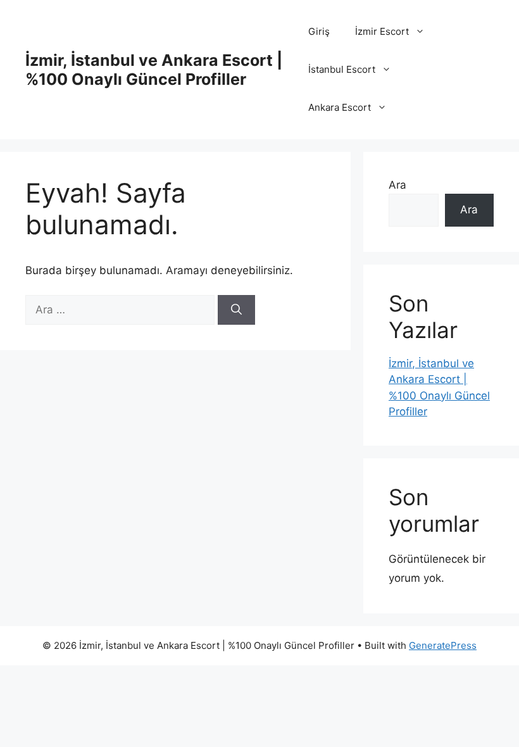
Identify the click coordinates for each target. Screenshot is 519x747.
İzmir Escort (382, 31)
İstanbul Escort (341, 69)
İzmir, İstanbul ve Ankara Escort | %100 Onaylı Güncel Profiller (153, 70)
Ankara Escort (339, 107)
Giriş (319, 31)
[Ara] (236, 310)
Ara (397, 185)
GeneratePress (443, 645)
